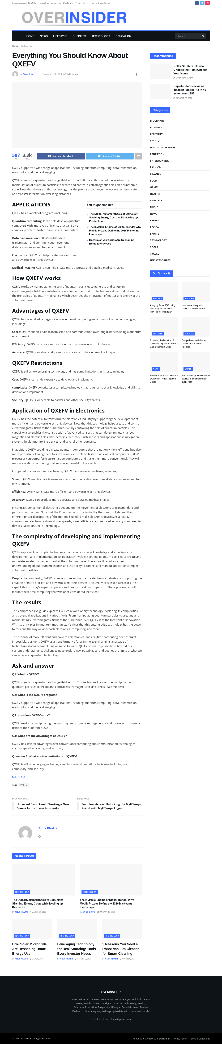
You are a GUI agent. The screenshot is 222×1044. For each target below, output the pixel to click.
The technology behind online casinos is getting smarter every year (196, 378)
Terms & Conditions (100, 2)
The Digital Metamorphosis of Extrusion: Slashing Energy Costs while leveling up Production (113, 217)
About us (44, 2)
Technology (101, 36)
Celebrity (156, 134)
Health (155, 193)
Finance (155, 173)
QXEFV (23, 784)
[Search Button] (203, 36)
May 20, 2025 (37, 958)
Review (154, 227)
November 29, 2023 (52, 73)
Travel (154, 253)
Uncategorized (160, 260)
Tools (154, 247)
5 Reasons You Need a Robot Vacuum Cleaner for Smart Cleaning (120, 948)
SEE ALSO (18, 777)
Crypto (155, 140)
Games (154, 187)
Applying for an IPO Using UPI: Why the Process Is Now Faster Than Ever (162, 308)
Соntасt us (56, 2)
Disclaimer (68, 2)
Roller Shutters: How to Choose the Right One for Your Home (190, 70)
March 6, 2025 (128, 958)
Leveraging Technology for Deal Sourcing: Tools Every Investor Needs (76, 948)
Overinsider (25, 1038)
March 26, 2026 (38, 912)
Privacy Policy (82, 2)
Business (79, 36)
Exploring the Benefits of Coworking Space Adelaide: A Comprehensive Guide (164, 343)
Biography (157, 120)
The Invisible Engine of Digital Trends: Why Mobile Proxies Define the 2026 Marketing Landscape (115, 230)
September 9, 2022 (184, 78)
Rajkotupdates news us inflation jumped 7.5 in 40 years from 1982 (189, 90)
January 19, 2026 (107, 912)
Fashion (155, 167)
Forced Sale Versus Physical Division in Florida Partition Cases (164, 378)
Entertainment (160, 160)
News (44, 36)
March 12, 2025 (83, 958)
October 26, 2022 (183, 98)
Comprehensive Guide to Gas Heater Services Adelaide (194, 343)
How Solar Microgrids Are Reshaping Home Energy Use (29, 948)
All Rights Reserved (42, 1038)
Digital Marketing (162, 147)
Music (154, 207)
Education (123, 36)
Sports (154, 233)
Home (30, 36)
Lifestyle (60, 36)
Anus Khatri (29, 73)
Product (156, 220)
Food (153, 180)
